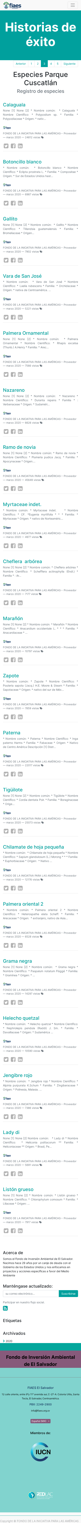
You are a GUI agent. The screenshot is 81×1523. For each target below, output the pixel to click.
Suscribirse (68, 1293)
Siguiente (69, 63)
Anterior (21, 63)
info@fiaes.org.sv (40, 1410)
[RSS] (5, 1308)
